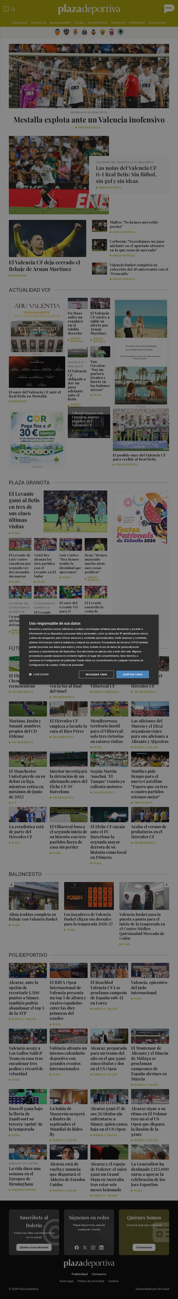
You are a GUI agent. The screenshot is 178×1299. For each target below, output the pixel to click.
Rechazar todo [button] (96, 674)
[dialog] (89, 649)
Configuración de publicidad (60, 660)
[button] (39, 674)
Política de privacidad (71, 664)
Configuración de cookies (43, 664)
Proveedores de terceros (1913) (120, 642)
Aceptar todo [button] (132, 674)
